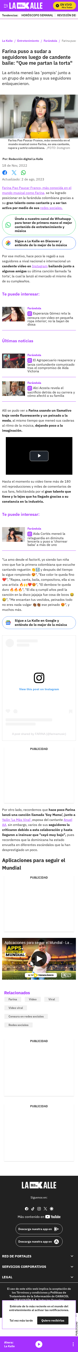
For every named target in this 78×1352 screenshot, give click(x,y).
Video (33, 999)
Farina (13, 999)
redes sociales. (51, 208)
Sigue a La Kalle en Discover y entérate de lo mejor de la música (41, 243)
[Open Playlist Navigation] (73, 1344)
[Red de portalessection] (72, 1256)
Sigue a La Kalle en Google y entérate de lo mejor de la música (41, 622)
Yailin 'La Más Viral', (17, 820)
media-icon (39, 1344)
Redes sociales (18, 1025)
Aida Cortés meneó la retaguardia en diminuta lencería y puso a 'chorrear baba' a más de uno (47, 539)
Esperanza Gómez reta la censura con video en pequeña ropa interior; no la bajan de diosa (50, 318)
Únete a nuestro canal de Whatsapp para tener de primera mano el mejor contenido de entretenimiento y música (43, 225)
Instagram (40, 266)
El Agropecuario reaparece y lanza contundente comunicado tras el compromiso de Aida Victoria (51, 365)
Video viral (16, 1008)
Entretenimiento (28, 41)
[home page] (39, 1185)
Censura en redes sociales (26, 1016)
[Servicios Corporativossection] (72, 1266)
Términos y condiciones (32, 1292)
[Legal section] (72, 1277)
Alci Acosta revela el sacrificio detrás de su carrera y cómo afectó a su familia (51, 392)
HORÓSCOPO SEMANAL (37, 15)
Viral (51, 999)
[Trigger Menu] (5, 5)
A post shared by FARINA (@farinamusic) (39, 734)
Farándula (50, 41)
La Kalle (7, 41)
